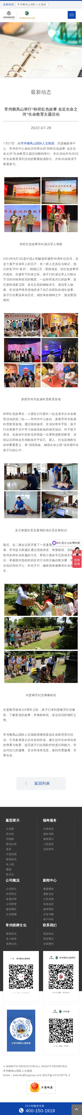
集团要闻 (48, 888)
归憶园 (10, 839)
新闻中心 (50, 880)
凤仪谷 (10, 833)
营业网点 (48, 938)
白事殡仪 (48, 828)
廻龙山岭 (11, 844)
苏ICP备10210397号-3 (56, 1075)
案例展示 (48, 839)
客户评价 (48, 919)
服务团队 (11, 909)
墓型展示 (13, 820)
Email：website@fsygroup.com (22, 1075)
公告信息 (48, 899)
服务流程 (48, 833)
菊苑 (8, 849)
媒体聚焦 (48, 909)
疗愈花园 (11, 854)
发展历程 (11, 899)
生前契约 (48, 849)
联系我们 (50, 925)
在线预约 (48, 943)
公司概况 (13, 880)
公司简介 (11, 888)
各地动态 (48, 904)
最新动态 (48, 893)
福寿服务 (50, 820)
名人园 (10, 864)
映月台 (10, 874)
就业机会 (48, 933)
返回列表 (42, 783)
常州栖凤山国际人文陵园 (37, 143)
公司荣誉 (11, 904)
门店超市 (48, 844)
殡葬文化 (11, 943)
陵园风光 (11, 859)
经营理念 (11, 893)
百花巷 (10, 828)
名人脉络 (11, 938)
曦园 (8, 869)
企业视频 (11, 914)
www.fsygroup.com (20, 1066)
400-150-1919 (39, 1110)
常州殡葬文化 (16, 925)
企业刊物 (48, 914)
